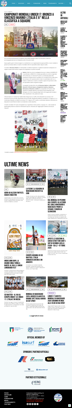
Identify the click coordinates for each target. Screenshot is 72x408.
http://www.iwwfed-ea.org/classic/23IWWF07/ (26, 152)
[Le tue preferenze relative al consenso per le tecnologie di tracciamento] (69, 405)
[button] (70, 3)
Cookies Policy (39, 401)
